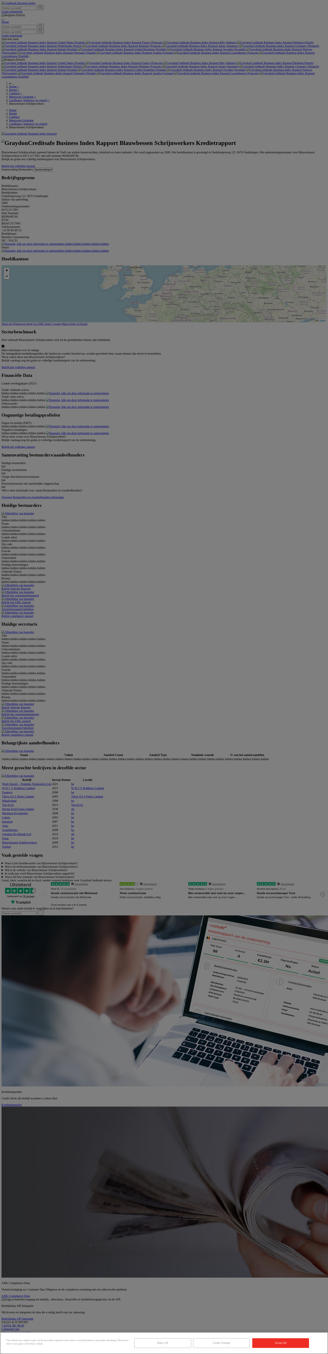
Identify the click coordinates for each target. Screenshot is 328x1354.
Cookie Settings (221, 1342)
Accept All (280, 1342)
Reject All (162, 1342)
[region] (164, 1343)
